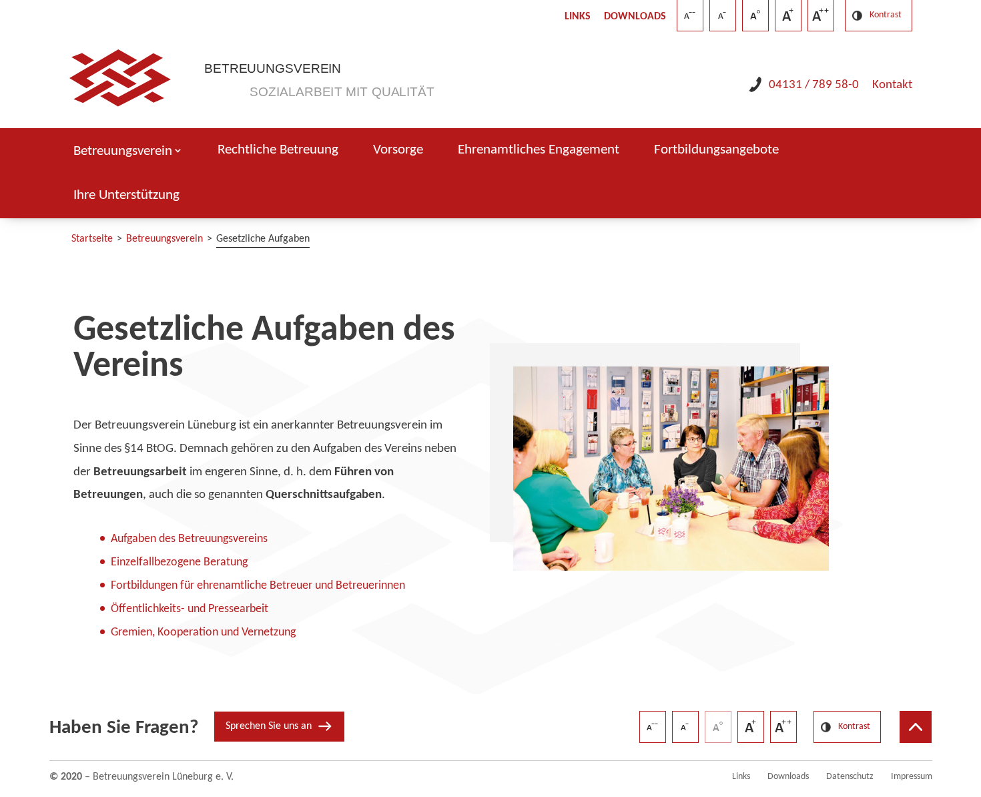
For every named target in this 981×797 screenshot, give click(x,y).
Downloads (635, 16)
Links (578, 16)
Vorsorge (398, 150)
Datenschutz (850, 777)
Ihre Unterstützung (126, 195)
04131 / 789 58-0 (814, 85)
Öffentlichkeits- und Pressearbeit (189, 609)
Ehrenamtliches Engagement (538, 150)
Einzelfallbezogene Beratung (179, 562)
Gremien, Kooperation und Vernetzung (203, 632)
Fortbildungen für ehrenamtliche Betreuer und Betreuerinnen (258, 585)
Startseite (92, 239)
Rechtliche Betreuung (278, 150)
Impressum (911, 777)
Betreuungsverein (122, 151)
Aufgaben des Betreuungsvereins (189, 539)
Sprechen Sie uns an (269, 726)
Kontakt (892, 85)
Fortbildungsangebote (716, 150)
